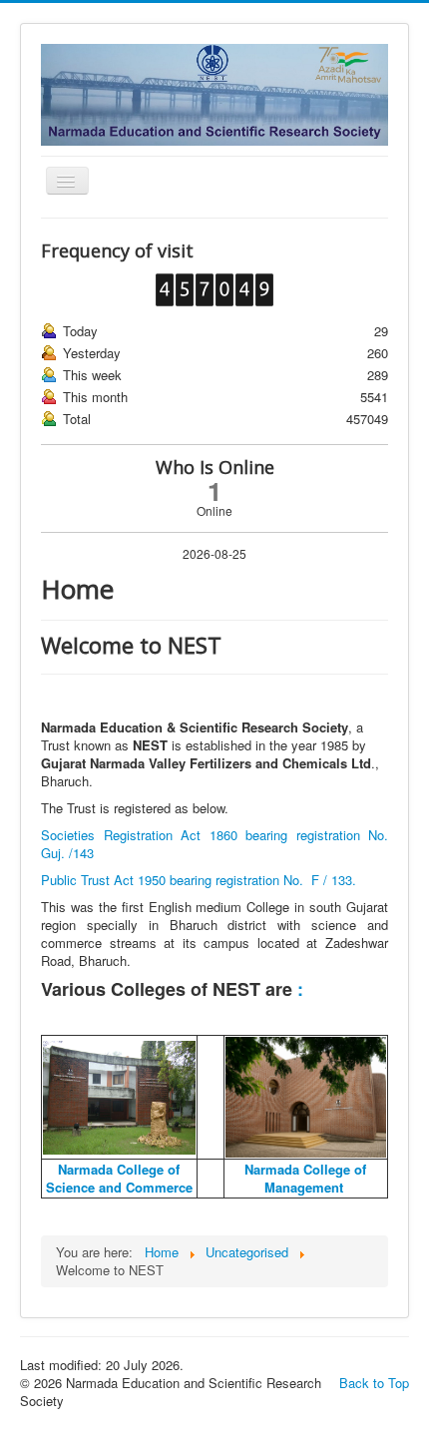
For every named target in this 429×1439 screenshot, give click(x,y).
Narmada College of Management (305, 1178)
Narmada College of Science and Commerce (119, 1178)
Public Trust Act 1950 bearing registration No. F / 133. (198, 879)
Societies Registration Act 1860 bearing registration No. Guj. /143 (214, 843)
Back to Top (374, 1382)
